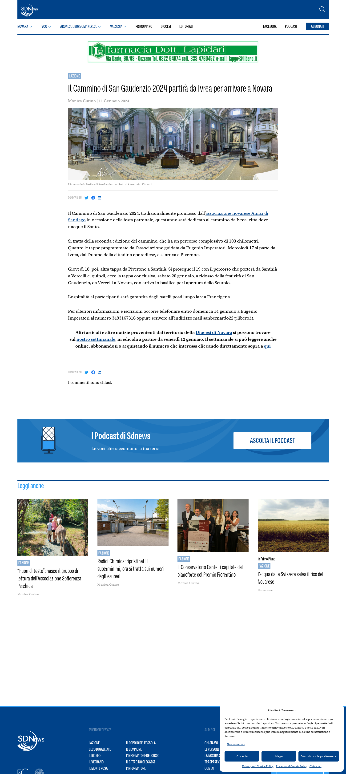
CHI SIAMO (211, 743)
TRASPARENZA (214, 762)
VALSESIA (116, 26)
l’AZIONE (94, 743)
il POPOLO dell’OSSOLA (141, 743)
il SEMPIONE (134, 749)
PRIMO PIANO (144, 26)
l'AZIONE (74, 76)
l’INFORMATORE (136, 768)
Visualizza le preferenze (318, 756)
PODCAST (291, 26)
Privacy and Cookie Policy (258, 766)
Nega (279, 756)
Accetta (242, 756)
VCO (44, 26)
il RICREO (95, 755)
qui (267, 346)
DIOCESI (166, 26)
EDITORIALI (186, 26)
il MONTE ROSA (98, 768)
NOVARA (22, 26)
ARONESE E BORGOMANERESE (78, 26)
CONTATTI (210, 768)
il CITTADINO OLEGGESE (140, 762)
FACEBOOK (270, 26)
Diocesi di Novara (214, 332)
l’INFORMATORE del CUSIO (142, 755)
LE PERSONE (212, 749)
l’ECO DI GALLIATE (100, 749)
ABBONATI (317, 26)
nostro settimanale (95, 339)
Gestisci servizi (236, 744)
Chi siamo (316, 766)
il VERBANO (96, 762)
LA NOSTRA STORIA (216, 755)
